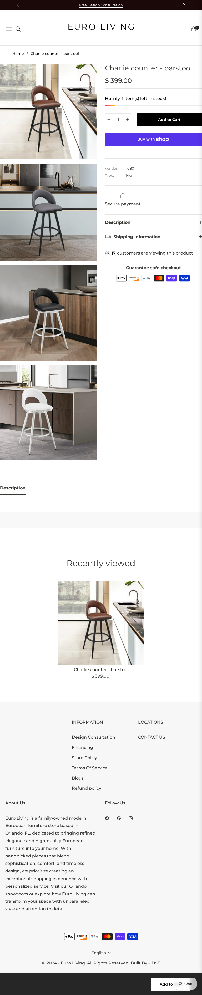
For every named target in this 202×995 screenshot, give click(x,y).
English (98, 952)
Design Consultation (93, 737)
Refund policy (86, 788)
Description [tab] (13, 487)
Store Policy (84, 757)
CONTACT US (151, 737)
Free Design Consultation (101, 5)
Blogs (78, 778)
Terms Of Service (90, 767)
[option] (48, 111)
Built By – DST (145, 963)
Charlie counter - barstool (101, 669)
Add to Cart (171, 984)
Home (18, 53)
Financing (82, 747)
